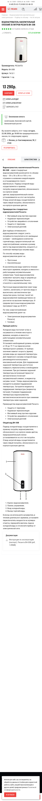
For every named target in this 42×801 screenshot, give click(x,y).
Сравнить (7, 33)
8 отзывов (16, 29)
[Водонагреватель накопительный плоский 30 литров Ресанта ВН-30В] (21, 50)
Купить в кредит (12, 99)
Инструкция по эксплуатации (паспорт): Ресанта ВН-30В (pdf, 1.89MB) (22, 542)
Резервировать (9, 148)
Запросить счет (12, 107)
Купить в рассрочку (13, 103)
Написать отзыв (27, 29)
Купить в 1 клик (24, 93)
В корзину (8, 93)
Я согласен (10, 795)
